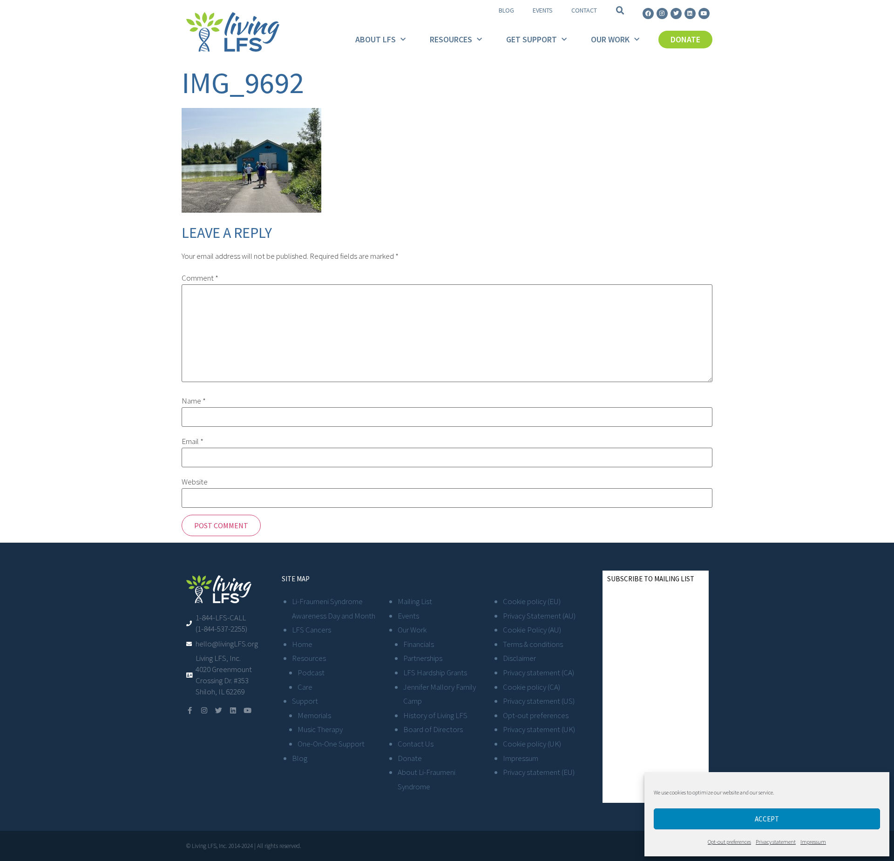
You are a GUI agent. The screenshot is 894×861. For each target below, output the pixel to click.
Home (302, 644)
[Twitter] (676, 13)
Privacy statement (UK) (539, 729)
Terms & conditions (533, 644)
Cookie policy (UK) (532, 744)
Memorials (314, 715)
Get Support (531, 39)
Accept (767, 818)
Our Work (610, 39)
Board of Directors (433, 729)
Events (543, 10)
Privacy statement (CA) (538, 672)
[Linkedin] (690, 13)
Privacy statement (776, 841)
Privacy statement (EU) (539, 772)
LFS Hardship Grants (435, 672)
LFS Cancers (311, 630)
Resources (451, 39)
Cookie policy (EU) (532, 601)
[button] (620, 10)
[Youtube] (704, 13)
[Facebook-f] (189, 710)
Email (192, 441)
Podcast (311, 672)
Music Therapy (320, 729)
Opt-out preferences (729, 841)
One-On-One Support (331, 744)
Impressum (813, 841)
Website (195, 482)
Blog (506, 10)
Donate (410, 758)
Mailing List (415, 601)
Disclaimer (519, 658)
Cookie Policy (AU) (532, 630)
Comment (200, 278)
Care (305, 687)
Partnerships (422, 658)
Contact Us (415, 744)
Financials (418, 644)
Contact (584, 10)
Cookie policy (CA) (531, 687)
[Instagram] (662, 13)
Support (305, 701)
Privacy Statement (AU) (539, 616)
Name (194, 401)
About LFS (375, 39)
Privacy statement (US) (539, 701)
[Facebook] (648, 13)
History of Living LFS (435, 715)
